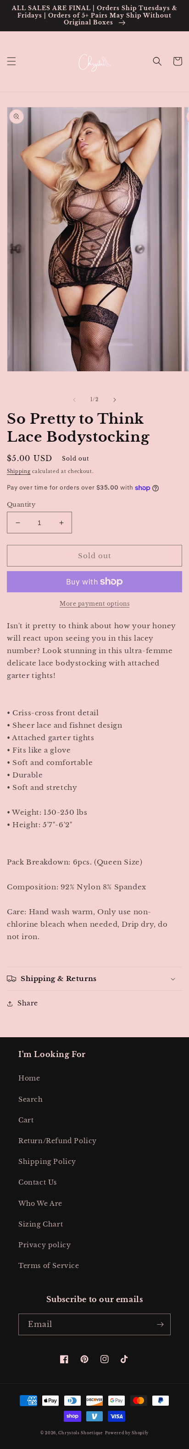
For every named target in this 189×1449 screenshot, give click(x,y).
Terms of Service (48, 1266)
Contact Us (37, 1182)
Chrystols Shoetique (80, 1433)
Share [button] (27, 1003)
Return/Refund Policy (57, 1141)
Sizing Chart (40, 1224)
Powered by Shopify (127, 1433)
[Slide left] (74, 400)
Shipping (19, 471)
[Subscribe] (160, 1324)
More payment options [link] (94, 603)
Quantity (21, 504)
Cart (25, 1120)
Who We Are (40, 1203)
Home (29, 1078)
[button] (11, 61)
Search (30, 1099)
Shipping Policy (47, 1161)
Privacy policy (44, 1245)
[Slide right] (115, 400)
